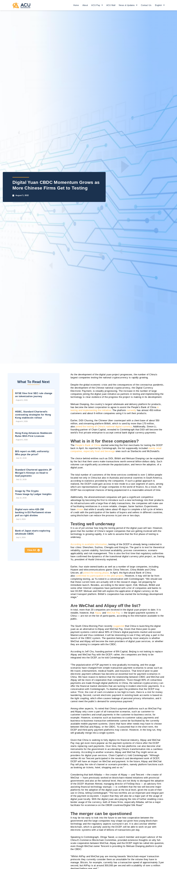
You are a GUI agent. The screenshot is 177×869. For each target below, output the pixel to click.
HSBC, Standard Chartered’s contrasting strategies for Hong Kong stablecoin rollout (33, 414)
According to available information (89, 544)
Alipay (98, 612)
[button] (33, 550)
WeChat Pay (113, 612)
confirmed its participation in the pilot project (99, 575)
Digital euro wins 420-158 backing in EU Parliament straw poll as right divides (33, 512)
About (85, 5)
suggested (118, 626)
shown (79, 509)
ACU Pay (95, 5)
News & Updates (127, 5)
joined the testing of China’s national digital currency (104, 426)
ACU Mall (110, 5)
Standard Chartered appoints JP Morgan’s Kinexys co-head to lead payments (33, 472)
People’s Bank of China (87, 445)
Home (76, 5)
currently (131, 410)
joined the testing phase (96, 572)
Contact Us (146, 5)
